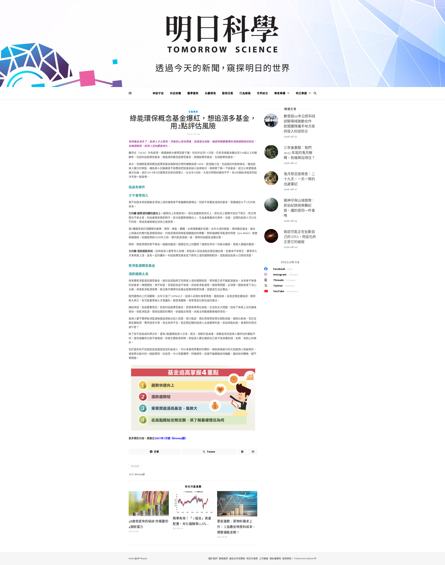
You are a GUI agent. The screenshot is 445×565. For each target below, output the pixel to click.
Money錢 (140, 474)
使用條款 (286, 558)
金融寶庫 (193, 111)
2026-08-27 (290, 136)
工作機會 (263, 558)
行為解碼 (245, 93)
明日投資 (135, 466)
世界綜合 (262, 93)
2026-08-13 (290, 163)
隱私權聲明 (275, 558)
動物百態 (227, 93)
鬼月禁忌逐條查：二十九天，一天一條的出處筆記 (299, 178)
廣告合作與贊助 (237, 558)
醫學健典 (193, 93)
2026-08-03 (290, 247)
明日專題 (301, 93)
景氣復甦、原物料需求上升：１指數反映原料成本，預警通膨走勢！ (236, 526)
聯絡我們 (223, 558)
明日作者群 (252, 558)
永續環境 (210, 93)
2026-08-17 (290, 189)
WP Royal (142, 558)
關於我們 (212, 558)
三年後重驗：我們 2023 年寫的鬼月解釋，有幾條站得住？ (299, 152)
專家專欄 (279, 93)
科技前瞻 (175, 93)
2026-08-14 (290, 220)
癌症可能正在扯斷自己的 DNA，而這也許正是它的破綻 (300, 236)
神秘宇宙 (158, 93)
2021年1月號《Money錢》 (171, 438)
